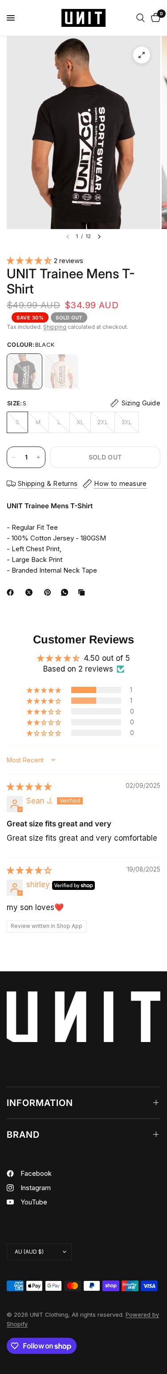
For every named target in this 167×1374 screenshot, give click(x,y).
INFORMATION (40, 1102)
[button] (30, 260)
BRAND (23, 1134)
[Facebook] (12, 592)
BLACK (24, 371)
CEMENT (61, 371)
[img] (29, 786)
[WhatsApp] (66, 592)
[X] (30, 592)
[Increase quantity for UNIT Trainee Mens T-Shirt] (38, 457)
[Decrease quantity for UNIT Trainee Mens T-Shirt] (13, 457)
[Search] (140, 18)
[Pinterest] (49, 592)
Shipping (54, 326)
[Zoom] (141, 55)
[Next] (99, 236)
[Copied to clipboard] (83, 592)
